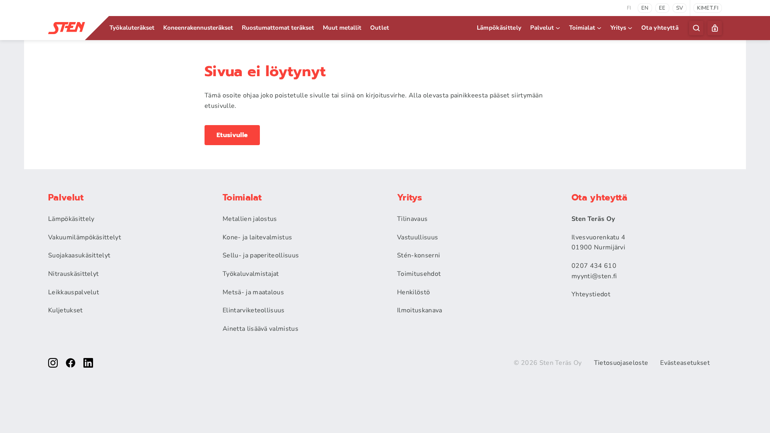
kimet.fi (707, 8)
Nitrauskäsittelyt (73, 273)
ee (662, 8)
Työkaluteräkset (131, 28)
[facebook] (70, 363)
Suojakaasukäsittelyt (79, 255)
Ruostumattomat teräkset (278, 28)
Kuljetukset (65, 310)
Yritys (618, 28)
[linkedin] (88, 363)
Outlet (379, 28)
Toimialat (582, 28)
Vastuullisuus (417, 237)
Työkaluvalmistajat (251, 273)
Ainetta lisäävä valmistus (260, 328)
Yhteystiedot (590, 294)
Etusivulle (232, 135)
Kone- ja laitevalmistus (257, 237)
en (645, 8)
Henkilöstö (413, 292)
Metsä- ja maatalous (253, 292)
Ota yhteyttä (660, 28)
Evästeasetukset (685, 362)
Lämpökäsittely (499, 28)
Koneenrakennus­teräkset (198, 28)
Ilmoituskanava (419, 310)
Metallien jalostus (250, 218)
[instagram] (53, 363)
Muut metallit (342, 28)
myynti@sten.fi (594, 276)
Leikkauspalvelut (73, 292)
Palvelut (542, 28)
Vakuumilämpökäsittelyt (84, 237)
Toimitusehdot (419, 273)
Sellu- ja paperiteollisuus (261, 255)
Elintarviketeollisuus (254, 310)
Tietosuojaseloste (621, 362)
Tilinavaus (412, 218)
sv (679, 8)
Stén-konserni (418, 255)
